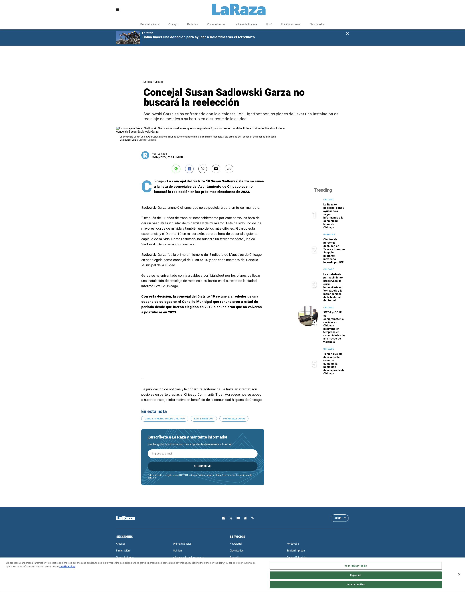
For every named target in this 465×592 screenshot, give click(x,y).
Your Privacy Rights (356, 565)
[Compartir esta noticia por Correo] (216, 169)
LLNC (269, 24)
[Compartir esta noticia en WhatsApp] (176, 169)
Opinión (177, 550)
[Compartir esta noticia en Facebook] (189, 169)
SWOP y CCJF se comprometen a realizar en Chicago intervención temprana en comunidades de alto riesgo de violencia (334, 327)
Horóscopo (293, 543)
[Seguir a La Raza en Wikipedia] (252, 518)
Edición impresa (291, 24)
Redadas (192, 24)
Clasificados (317, 24)
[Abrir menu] (118, 9)
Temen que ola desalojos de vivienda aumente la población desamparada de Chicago (334, 363)
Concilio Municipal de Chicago (165, 418)
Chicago (173, 24)
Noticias (329, 234)
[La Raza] (239, 9)
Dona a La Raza (149, 24)
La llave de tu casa (246, 24)
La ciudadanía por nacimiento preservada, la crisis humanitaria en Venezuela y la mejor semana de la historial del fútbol (333, 287)
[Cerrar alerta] (347, 34)
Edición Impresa (296, 550)
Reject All (355, 575)
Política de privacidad (208, 475)
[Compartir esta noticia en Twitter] (202, 169)
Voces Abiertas (216, 24)
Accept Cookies (356, 584)
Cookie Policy (67, 566)
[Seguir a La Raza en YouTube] (238, 518)
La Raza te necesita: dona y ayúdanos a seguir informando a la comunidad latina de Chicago (333, 216)
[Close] (459, 574)
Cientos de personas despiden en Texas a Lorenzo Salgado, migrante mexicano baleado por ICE (334, 251)
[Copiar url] (229, 169)
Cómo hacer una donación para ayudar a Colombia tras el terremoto (198, 37)
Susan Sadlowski (234, 418)
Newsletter (236, 543)
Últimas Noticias (182, 543)
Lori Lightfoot (203, 418)
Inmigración (123, 550)
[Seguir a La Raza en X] (230, 518)
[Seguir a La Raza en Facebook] (223, 518)
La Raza (147, 81)
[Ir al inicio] (130, 518)
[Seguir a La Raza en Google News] (245, 518)
